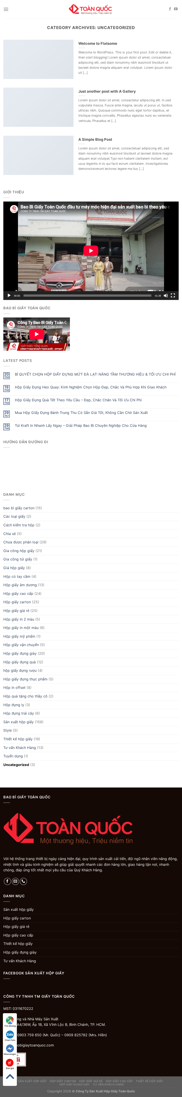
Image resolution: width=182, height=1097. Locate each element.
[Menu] (6, 9)
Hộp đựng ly (13, 705)
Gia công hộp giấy (18, 550)
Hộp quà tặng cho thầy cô (25, 696)
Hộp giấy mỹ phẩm (19, 636)
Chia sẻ (9, 533)
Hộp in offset (14, 687)
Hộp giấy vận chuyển (21, 645)
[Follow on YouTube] (176, 9)
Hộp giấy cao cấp (18, 593)
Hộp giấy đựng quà (19, 662)
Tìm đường (10, 1026)
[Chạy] (9, 295)
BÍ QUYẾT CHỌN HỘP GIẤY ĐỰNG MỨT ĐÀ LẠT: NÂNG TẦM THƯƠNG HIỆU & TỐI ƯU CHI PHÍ (95, 374)
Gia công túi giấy (17, 559)
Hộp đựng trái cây (18, 713)
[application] (91, 251)
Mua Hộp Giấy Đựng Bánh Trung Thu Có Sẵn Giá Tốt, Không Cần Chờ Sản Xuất (81, 413)
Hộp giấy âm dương (20, 585)
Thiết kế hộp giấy (18, 739)
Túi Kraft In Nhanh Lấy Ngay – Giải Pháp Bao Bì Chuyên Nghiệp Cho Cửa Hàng (81, 425)
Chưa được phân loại (20, 542)
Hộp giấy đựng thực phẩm (25, 679)
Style (7, 730)
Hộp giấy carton (17, 602)
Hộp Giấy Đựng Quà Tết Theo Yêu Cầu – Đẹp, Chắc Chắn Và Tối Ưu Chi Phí (78, 400)
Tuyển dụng (13, 756)
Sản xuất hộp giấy (18, 722)
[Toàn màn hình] (173, 295)
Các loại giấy (14, 516)
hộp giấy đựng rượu (20, 670)
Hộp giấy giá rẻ (16, 610)
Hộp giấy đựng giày (20, 653)
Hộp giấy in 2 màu (18, 619)
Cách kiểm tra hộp (18, 525)
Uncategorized (16, 764)
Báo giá (10, 1068)
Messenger (10, 1054)
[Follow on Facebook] (170, 9)
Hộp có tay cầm (16, 576)
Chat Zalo (10, 1040)
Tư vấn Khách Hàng (19, 747)
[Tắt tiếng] (166, 295)
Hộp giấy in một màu (21, 627)
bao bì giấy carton (18, 508)
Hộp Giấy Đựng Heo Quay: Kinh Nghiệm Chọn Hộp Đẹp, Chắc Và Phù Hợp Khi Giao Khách (90, 387)
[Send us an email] (15, 881)
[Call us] (23, 881)
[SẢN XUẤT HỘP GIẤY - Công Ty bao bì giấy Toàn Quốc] (91, 9)
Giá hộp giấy (14, 568)
